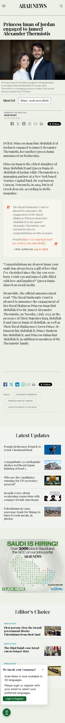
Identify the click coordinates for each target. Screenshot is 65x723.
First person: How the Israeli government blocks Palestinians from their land (23, 631)
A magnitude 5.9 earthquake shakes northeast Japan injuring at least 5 (22, 465)
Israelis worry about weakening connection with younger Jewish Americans (22, 496)
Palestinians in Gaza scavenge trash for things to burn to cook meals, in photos (22, 513)
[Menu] (4, 6)
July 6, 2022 (41, 249)
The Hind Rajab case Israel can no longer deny (21, 649)
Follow (55, 123)
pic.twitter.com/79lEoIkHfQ (28, 243)
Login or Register (15, 698)
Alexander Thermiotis (26, 394)
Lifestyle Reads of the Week (22, 407)
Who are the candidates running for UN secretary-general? (21, 480)
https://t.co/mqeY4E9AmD (37, 239)
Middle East (10, 623)
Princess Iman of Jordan (20, 401)
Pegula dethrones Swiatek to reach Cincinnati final (22, 448)
